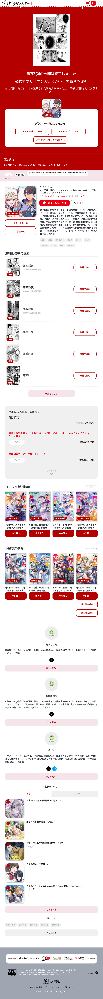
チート (78, 240)
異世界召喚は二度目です (38, 864)
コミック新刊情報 (17, 487)
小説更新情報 (14, 548)
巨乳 (61, 245)
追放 (43, 240)
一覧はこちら (51, 394)
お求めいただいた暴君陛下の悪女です (44, 800)
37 (18, 460)
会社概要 (39, 987)
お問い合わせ (68, 987)
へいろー (65, 165)
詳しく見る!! (51, 668)
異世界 (69, 240)
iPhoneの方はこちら (32, 131)
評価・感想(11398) (57, 203)
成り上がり (59, 240)
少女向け (55, 925)
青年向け (33, 925)
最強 (50, 240)
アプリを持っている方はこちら (50, 140)
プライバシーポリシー (53, 987)
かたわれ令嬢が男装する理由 (40, 822)
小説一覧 (21, 231)
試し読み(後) (87, 613)
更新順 (79, 423)
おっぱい (70, 245)
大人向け (44, 925)
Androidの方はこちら (68, 131)
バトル (54, 245)
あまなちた (28, 165)
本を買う (16, 533)
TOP (31, 987)
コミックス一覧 (21, 223)
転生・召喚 (10, 925)
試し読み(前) (87, 604)
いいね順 (89, 423)
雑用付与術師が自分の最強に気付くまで (45, 843)
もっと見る (51, 470)
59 (18, 442)
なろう (87, 240)
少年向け (22, 925)
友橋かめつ (42, 165)
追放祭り (44, 245)
